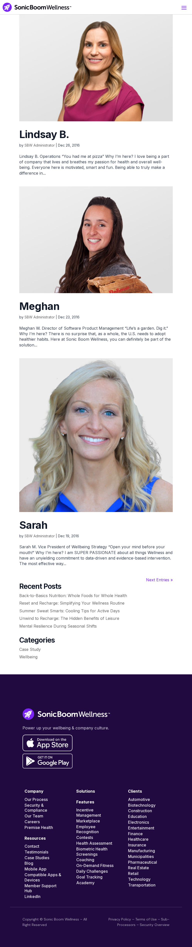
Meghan (39, 306)
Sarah (33, 525)
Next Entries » (159, 579)
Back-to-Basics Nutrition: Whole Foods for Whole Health (73, 595)
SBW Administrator (39, 145)
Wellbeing (28, 656)
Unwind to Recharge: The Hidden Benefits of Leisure (69, 618)
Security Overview (155, 924)
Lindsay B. (44, 134)
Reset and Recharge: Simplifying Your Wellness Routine (72, 603)
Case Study (30, 649)
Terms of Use (146, 919)
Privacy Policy (119, 919)
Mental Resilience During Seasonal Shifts (58, 626)
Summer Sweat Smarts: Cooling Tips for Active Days (70, 610)
